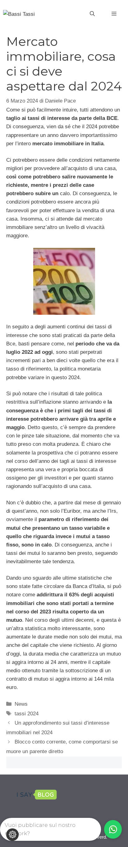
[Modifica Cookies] (12, 834)
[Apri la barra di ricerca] (92, 14)
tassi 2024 (27, 714)
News (21, 704)
